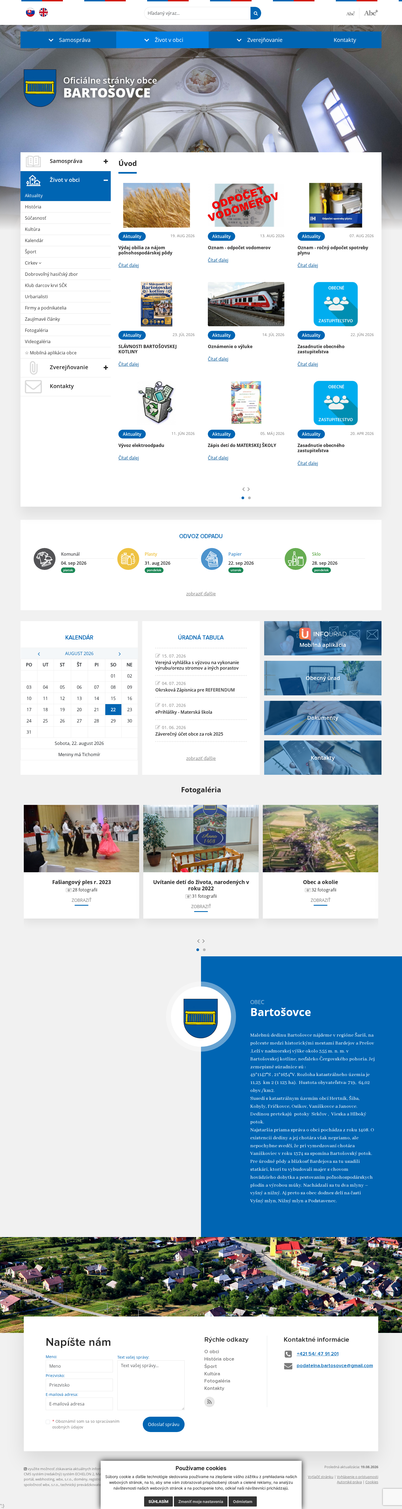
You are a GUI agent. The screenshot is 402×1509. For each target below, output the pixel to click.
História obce (219, 1359)
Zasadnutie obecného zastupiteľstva (321, 349)
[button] (68, 39)
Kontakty (345, 40)
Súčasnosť (35, 218)
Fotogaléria (36, 330)
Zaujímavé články (42, 319)
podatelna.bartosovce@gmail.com (335, 1365)
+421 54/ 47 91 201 (318, 1354)
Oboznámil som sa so (86, 1424)
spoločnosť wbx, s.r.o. (41, 1484)
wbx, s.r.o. (64, 1479)
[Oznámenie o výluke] (246, 304)
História (33, 207)
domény (80, 1479)
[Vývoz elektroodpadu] (156, 403)
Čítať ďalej (128, 265)
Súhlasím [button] (158, 1501)
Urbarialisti (36, 297)
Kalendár (34, 240)
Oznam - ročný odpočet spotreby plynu (333, 250)
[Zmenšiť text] (352, 13)
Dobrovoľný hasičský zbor (51, 274)
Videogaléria (38, 341)
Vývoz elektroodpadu (141, 445)
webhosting (44, 1479)
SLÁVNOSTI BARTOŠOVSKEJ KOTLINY (147, 349)
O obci (211, 1351)
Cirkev (32, 263)
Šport (30, 252)
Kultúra (32, 229)
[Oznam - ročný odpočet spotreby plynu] (336, 205)
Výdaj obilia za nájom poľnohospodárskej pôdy (145, 250)
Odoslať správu (163, 1424)
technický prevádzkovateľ (81, 1484)
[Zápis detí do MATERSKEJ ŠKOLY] (246, 403)
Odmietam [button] (242, 1501)
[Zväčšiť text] (371, 12)
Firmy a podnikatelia (45, 308)
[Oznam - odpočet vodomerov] (246, 205)
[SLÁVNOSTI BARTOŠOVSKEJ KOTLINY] (156, 304)
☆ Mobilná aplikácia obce (51, 353)
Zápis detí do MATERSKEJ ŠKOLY (242, 445)
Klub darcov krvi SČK (46, 285)
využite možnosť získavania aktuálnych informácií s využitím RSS (79, 1468)
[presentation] (243, 489)
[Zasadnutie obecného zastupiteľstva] (336, 304)
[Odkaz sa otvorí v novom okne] (209, 1402)
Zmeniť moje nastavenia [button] (200, 1501)
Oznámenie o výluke (230, 346)
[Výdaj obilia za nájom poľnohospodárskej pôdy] (156, 205)
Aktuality (34, 196)
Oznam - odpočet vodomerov (239, 248)
